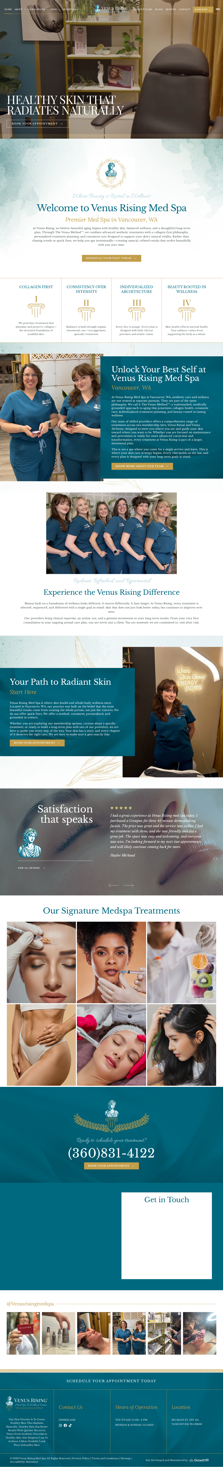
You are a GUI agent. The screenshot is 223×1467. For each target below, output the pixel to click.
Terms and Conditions (105, 1458)
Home (8, 9)
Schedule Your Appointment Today (111, 1381)
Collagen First (36, 287)
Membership (70, 9)
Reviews (171, 9)
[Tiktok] (70, 1425)
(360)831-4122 (111, 1153)
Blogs (159, 9)
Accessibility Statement (24, 1461)
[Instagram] (60, 1425)
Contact (185, 9)
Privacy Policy (81, 1458)
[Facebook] (65, 1425)
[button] (114, 885)
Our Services (36, 9)
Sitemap (126, 1458)
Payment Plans (142, 9)
